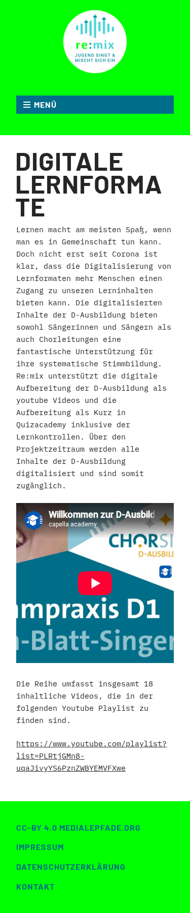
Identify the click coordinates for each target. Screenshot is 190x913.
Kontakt (35, 886)
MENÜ (45, 104)
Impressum (40, 847)
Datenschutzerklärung (71, 866)
